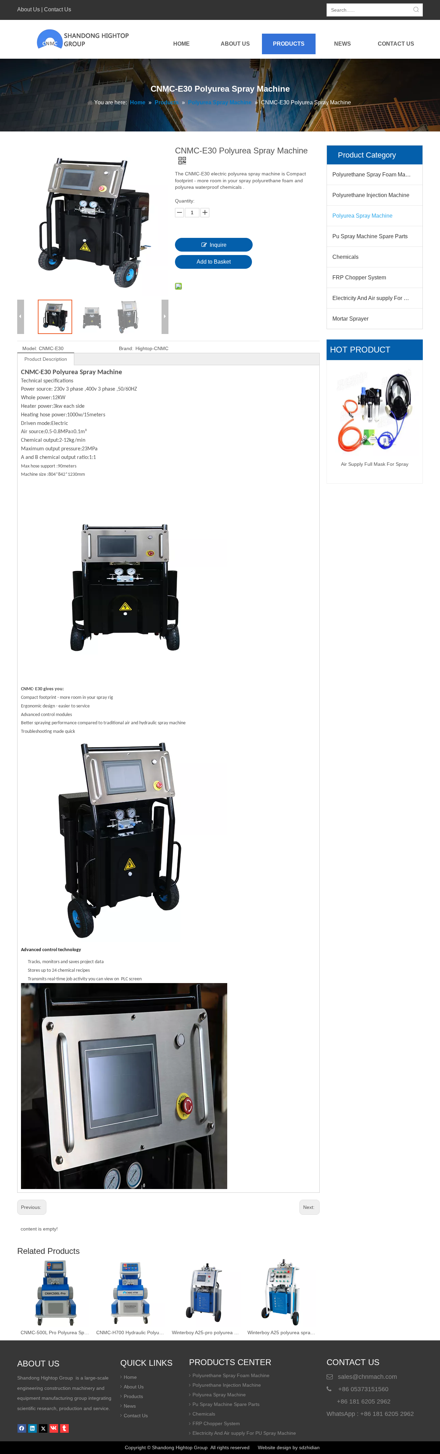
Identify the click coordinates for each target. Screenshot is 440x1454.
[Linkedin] (32, 1428)
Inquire (218, 245)
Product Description (45, 359)
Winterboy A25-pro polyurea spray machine (130, 1332)
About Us (28, 9)
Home (130, 1377)
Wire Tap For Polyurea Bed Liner (374, 373)
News (130, 1406)
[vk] (54, 1428)
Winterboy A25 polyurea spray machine (206, 1332)
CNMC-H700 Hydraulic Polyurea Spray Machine (55, 1332)
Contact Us (57, 9)
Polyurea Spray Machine (362, 216)
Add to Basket (214, 262)
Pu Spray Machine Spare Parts (370, 236)
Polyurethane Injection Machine (370, 195)
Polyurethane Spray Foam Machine (375, 174)
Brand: (126, 348)
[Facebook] (22, 1428)
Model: (29, 348)
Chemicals (345, 257)
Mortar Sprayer (350, 319)
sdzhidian (309, 1447)
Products (133, 1396)
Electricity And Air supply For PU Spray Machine (377, 298)
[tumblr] (64, 1428)
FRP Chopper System (359, 277)
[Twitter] (43, 1428)
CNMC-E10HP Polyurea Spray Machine (282, 1332)
